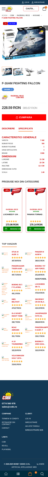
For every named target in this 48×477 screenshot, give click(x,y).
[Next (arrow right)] (16, 474)
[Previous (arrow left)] (13, 474)
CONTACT (5, 428)
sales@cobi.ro (9, 407)
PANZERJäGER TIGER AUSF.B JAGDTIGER (18, 268)
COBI (4, 442)
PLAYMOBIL (6, 449)
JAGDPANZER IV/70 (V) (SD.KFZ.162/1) (41, 316)
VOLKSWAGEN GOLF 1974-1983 (18, 358)
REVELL (5, 446)
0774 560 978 (8, 403)
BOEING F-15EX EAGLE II (40, 344)
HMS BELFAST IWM (16, 301)
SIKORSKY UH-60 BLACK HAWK (41, 301)
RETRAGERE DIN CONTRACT (8, 423)
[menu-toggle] (4, 9)
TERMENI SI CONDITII (10, 419)
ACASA (5, 15)
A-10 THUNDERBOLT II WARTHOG (18, 344)
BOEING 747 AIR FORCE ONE (40, 268)
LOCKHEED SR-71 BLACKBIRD (40, 286)
